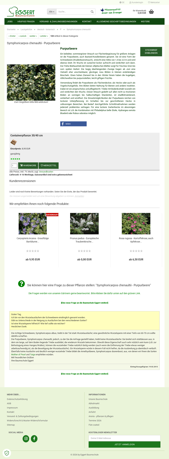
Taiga (32, 354)
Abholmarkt (94, 403)
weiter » (33, 36)
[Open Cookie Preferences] (6, 453)
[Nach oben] (160, 454)
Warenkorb (29, 165)
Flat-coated (94, 425)
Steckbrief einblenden (151, 51)
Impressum (12, 407)
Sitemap (11, 425)
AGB (9, 403)
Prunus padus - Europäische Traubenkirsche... (84, 240)
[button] (73, 123)
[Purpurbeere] (31, 82)
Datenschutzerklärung (17, 399)
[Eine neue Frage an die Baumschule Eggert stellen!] (84, 303)
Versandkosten (46, 171)
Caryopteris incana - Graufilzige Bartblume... (33, 240)
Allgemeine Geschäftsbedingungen (116, 21)
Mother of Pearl (18, 354)
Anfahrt (92, 412)
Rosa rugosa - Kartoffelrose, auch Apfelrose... (136, 240)
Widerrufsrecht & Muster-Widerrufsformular (27, 420)
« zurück (22, 36)
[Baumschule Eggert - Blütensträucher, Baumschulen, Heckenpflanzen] (24, 11)
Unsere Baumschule (98, 399)
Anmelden (79, 196)
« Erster (12, 36)
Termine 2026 (95, 420)
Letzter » (44, 36)
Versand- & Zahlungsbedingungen (58, 21)
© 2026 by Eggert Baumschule (84, 454)
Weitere (145, 21)
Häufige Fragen (25, 21)
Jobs (10, 21)
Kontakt (87, 21)
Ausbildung (94, 407)
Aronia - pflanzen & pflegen (101, 416)
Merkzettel (155, 2)
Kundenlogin (137, 2)
